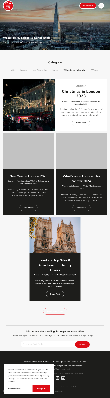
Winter (95, 70)
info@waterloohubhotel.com (69, 365)
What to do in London (74, 70)
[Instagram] (57, 378)
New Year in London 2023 (28, 176)
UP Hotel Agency (57, 391)
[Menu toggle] (101, 6)
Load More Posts (55, 311)
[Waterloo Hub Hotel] (8, 6)
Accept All (41, 388)
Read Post (81, 122)
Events (23, 70)
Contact (73, 387)
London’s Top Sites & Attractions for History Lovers (55, 265)
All (12, 70)
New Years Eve (39, 70)
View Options (14, 388)
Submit (82, 344)
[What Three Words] (63, 378)
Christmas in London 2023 (81, 94)
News (55, 70)
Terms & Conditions (63, 387)
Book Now (88, 5)
